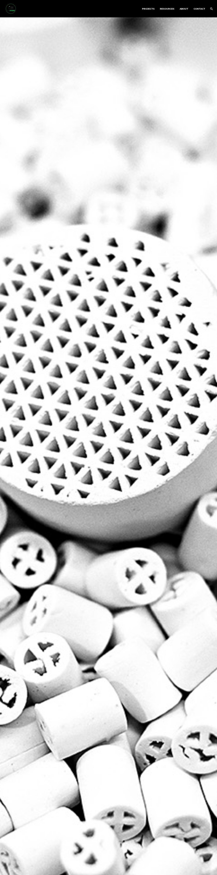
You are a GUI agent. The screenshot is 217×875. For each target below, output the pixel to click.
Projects (148, 8)
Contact (199, 8)
